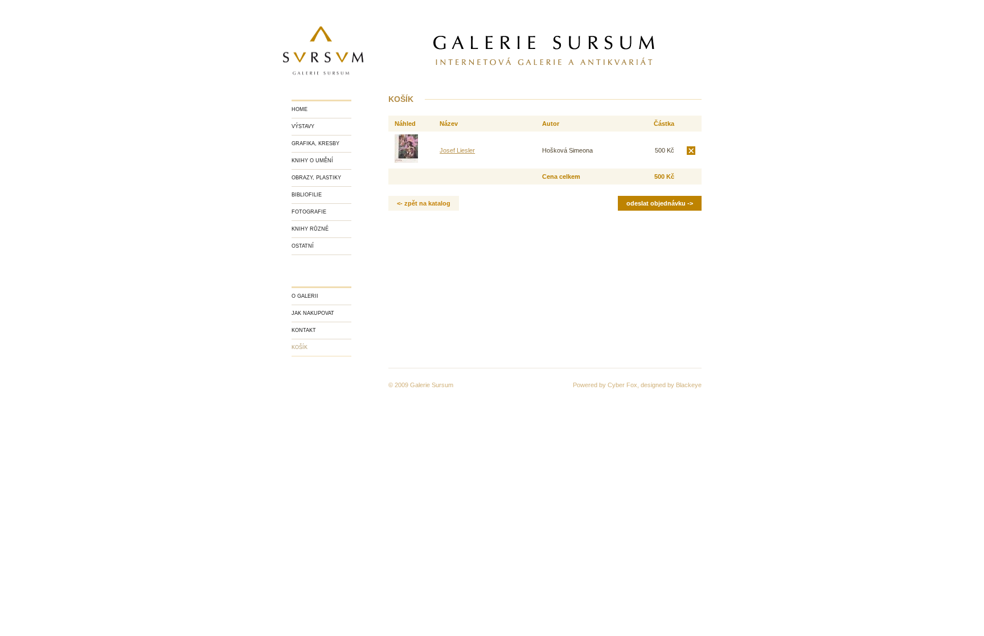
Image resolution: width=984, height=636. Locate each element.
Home (300, 109)
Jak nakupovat (313, 313)
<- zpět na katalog (423, 203)
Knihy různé (310, 229)
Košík (300, 347)
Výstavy (303, 126)
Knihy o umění (312, 160)
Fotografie (309, 212)
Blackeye (689, 384)
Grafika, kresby (315, 143)
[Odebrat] (691, 150)
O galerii (305, 296)
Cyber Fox (622, 384)
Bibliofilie (307, 195)
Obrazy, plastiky (316, 177)
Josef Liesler (457, 150)
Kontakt (304, 330)
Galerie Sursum (431, 384)
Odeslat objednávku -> (659, 203)
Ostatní (303, 246)
